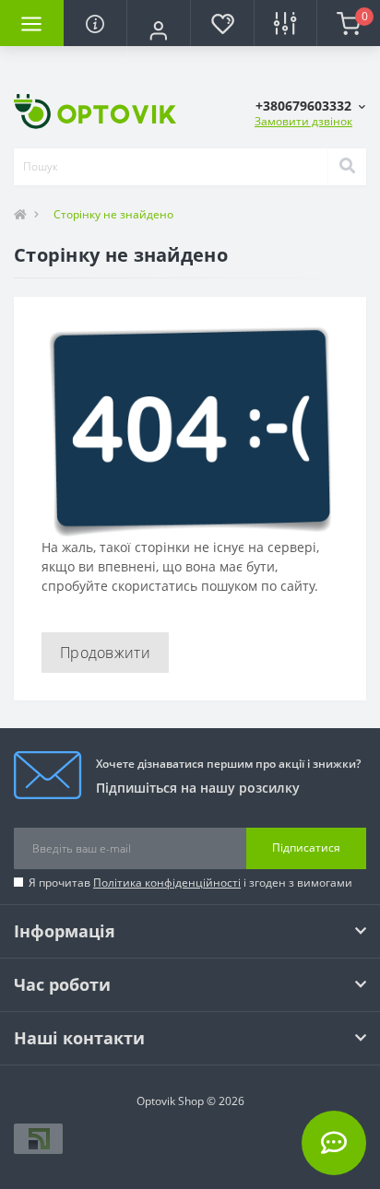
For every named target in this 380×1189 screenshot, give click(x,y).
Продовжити (105, 652)
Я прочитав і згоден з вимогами (190, 882)
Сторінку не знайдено (113, 214)
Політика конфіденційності (167, 882)
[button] (158, 30)
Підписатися (306, 847)
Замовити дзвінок (303, 121)
